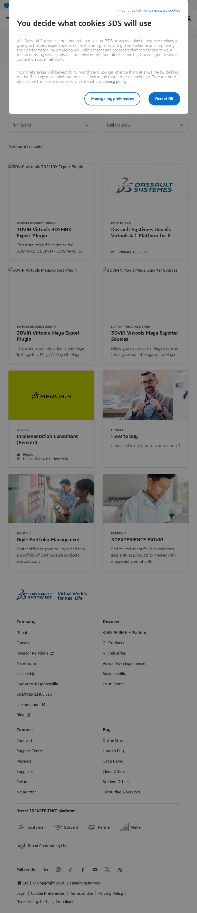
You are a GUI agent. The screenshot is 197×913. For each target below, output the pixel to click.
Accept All (164, 99)
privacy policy (114, 81)
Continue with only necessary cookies (150, 10)
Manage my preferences (112, 99)
